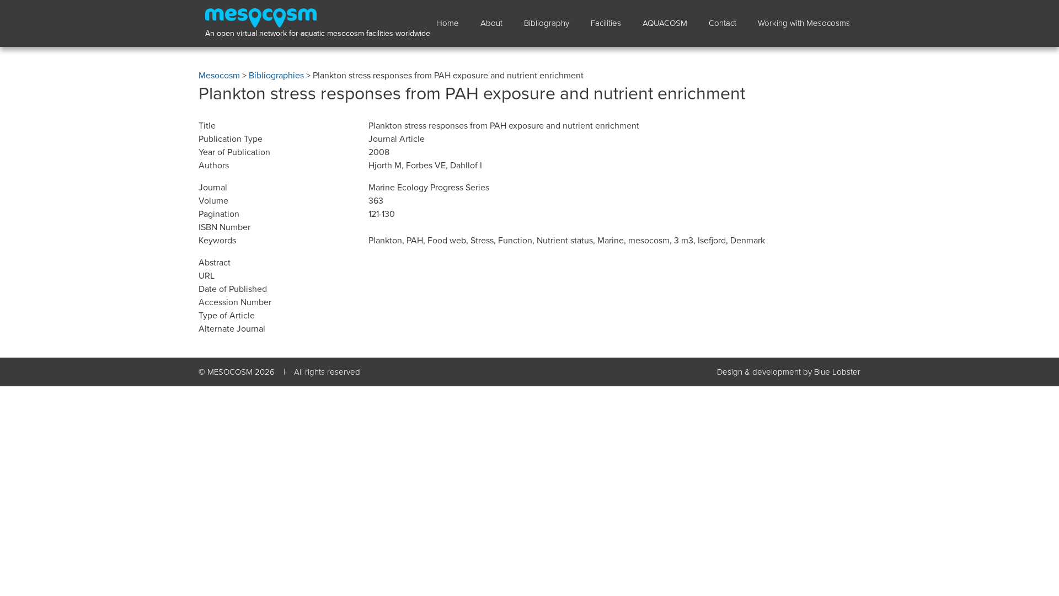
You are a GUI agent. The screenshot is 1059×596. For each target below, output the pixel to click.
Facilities (606, 23)
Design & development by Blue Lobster (788, 372)
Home (447, 23)
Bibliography (546, 23)
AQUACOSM (665, 23)
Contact (722, 23)
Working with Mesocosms (804, 23)
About (491, 23)
